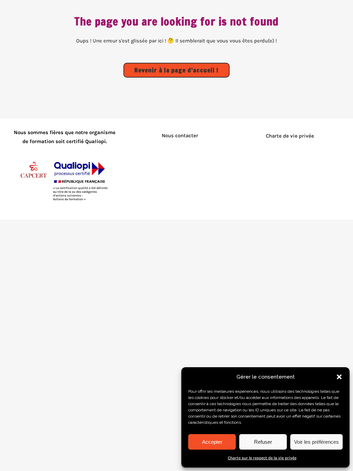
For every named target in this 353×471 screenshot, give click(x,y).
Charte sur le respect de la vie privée (262, 457)
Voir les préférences (316, 442)
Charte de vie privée (290, 136)
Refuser (263, 442)
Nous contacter (180, 135)
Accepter (212, 442)
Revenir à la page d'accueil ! (176, 70)
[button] (339, 376)
